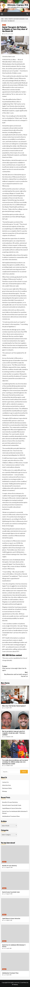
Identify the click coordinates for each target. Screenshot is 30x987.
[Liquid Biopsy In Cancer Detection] (15, 907)
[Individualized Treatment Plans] (15, 962)
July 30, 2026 (9, 948)
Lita (4, 33)
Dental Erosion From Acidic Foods (11, 805)
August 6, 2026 (9, 920)
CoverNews (23, 982)
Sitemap (4, 791)
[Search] (27, 14)
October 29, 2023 (10, 765)
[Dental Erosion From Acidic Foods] (15, 881)
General (4, 861)
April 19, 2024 (9, 707)
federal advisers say (14, 141)
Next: (16, 674)
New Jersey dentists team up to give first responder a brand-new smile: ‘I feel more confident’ (13, 733)
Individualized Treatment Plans (11, 816)
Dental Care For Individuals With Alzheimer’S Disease (14, 812)
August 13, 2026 (9, 893)
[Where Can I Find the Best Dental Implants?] (15, 695)
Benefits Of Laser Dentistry (10, 802)
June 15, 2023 (10, 33)
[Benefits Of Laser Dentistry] (15, 854)
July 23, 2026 (9, 974)
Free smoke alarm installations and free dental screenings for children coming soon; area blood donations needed (15, 762)
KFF (17, 651)
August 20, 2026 (9, 867)
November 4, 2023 (10, 736)
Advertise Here (6, 785)
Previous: (14, 668)
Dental (4, 24)
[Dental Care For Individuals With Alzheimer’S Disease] (15, 934)
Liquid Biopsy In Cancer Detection (11, 808)
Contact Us (5, 782)
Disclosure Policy (7, 788)
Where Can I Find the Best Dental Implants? (14, 706)
